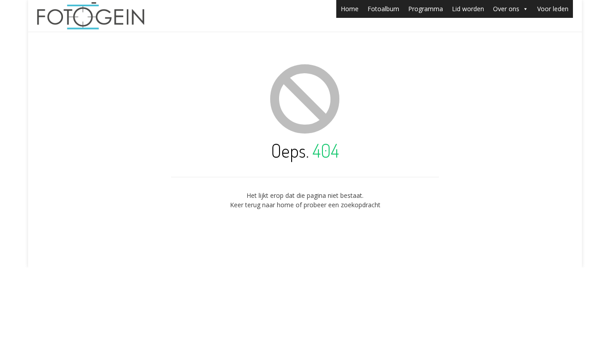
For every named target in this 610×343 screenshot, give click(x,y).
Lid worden (468, 8)
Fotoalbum (383, 8)
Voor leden (552, 8)
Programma (425, 8)
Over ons (506, 8)
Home (350, 8)
